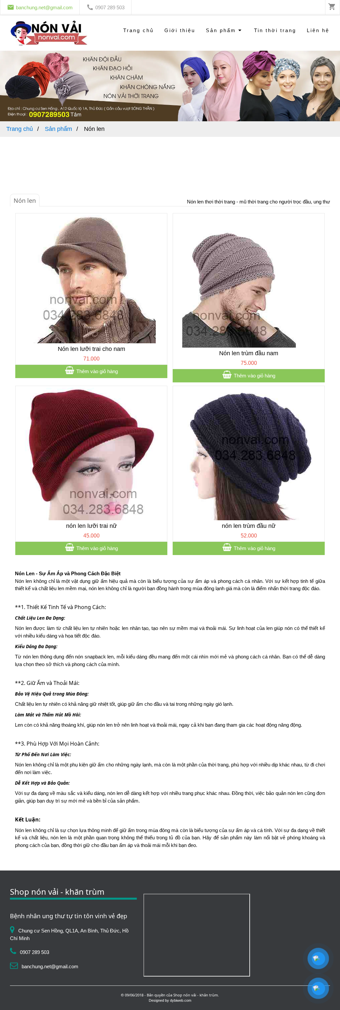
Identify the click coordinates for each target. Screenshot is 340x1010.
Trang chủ (138, 30)
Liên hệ (318, 30)
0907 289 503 (110, 7)
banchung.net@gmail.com (44, 7)
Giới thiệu (179, 30)
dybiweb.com (180, 1000)
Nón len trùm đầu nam (248, 353)
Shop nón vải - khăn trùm (195, 994)
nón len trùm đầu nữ (249, 526)
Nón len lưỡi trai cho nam (91, 349)
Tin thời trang (275, 30)
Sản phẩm (222, 30)
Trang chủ (20, 129)
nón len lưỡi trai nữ (91, 526)
